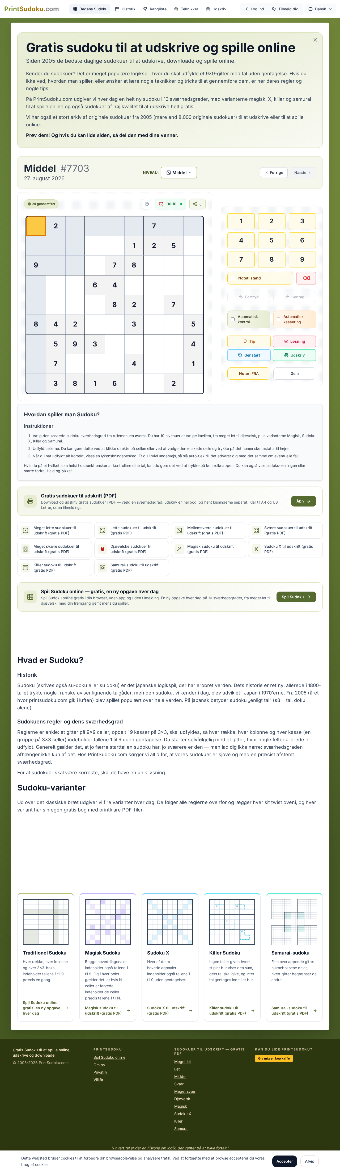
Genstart (252, 355)
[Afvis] (315, 40)
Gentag (297, 297)
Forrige (276, 172)
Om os (99, 1064)
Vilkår (98, 1079)
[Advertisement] (170, 633)
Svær (179, 1084)
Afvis (309, 1161)
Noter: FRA (249, 373)
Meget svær (185, 1091)
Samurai (181, 1128)
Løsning (297, 341)
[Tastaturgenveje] (147, 204)
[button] (320, 9)
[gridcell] (36, 226)
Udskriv (298, 355)
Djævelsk (182, 1098)
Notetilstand (249, 278)
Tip (252, 341)
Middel (180, 1076)
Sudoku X (182, 1113)
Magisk (180, 1106)
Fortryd (252, 297)
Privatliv (100, 1072)
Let (177, 1069)
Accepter (285, 1161)
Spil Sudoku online (109, 1057)
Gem (295, 373)
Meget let (182, 1061)
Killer (178, 1121)
